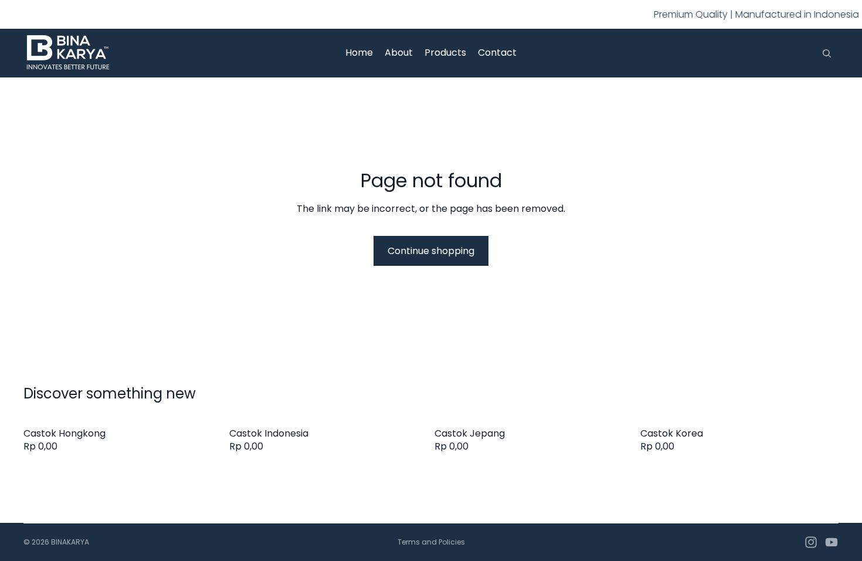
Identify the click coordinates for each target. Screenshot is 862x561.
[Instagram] (811, 542)
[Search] (827, 53)
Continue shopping (431, 251)
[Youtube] (831, 542)
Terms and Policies (431, 542)
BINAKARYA (70, 542)
